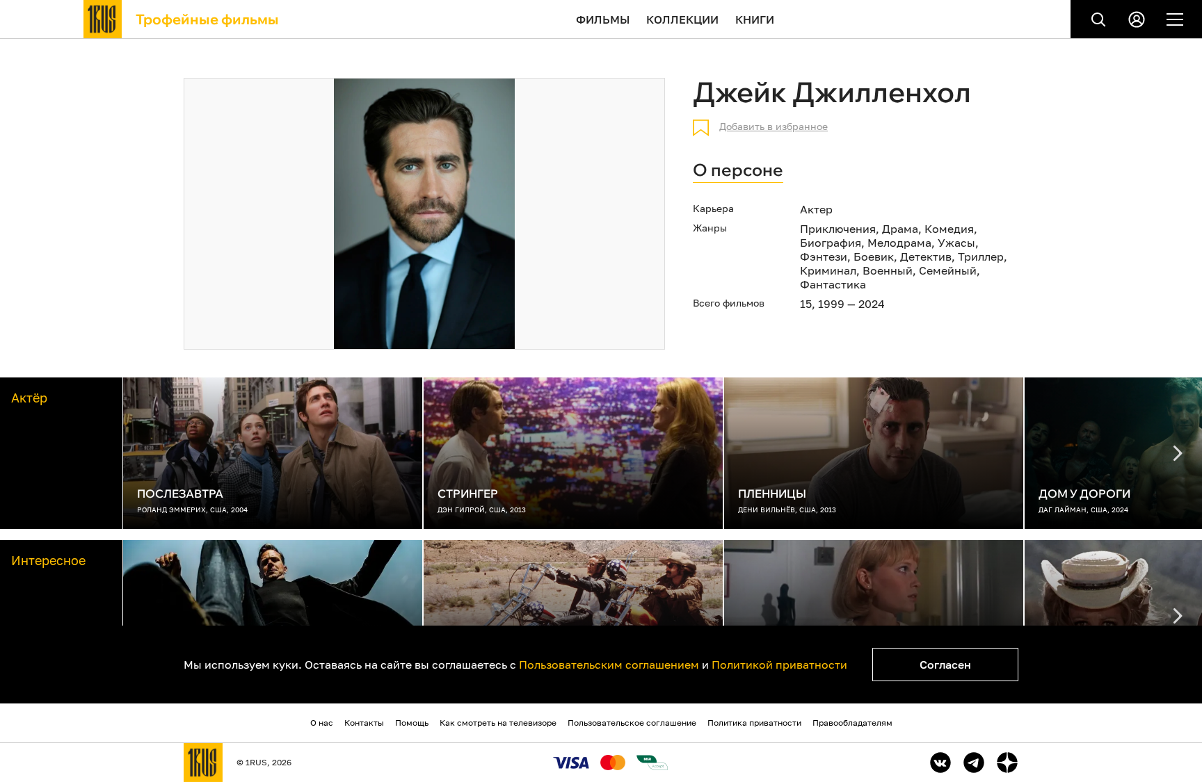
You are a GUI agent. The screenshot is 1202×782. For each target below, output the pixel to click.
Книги (754, 19)
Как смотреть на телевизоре (498, 722)
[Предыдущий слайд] (1177, 453)
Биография (830, 243)
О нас (321, 722)
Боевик (874, 256)
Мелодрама (899, 243)
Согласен (945, 664)
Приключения (838, 229)
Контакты (364, 722)
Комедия (949, 229)
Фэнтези (823, 256)
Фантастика (833, 284)
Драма (900, 229)
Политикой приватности (779, 664)
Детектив (926, 256)
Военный (888, 270)
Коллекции (682, 19)
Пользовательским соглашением (609, 664)
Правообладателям (852, 722)
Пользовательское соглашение (632, 722)
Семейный (948, 270)
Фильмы (603, 19)
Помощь (411, 722)
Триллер (981, 256)
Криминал (828, 270)
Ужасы (956, 243)
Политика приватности (754, 722)
